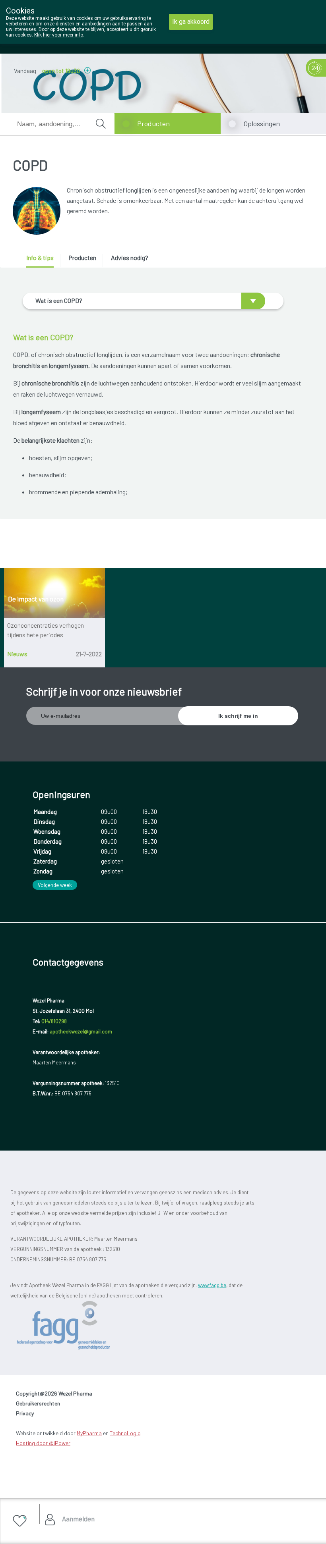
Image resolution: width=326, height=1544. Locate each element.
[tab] (42, 261)
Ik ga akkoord (191, 21)
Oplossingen (261, 123)
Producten (153, 123)
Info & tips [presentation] (40, 257)
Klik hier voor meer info (58, 35)
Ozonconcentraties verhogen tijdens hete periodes (45, 629)
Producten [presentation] (82, 257)
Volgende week (55, 885)
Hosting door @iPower (43, 1443)
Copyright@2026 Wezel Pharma (54, 1393)
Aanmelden (78, 1519)
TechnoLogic (125, 1433)
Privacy (25, 1413)
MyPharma (89, 1433)
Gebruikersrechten (38, 1403)
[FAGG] (78, 1325)
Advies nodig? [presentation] (129, 257)
